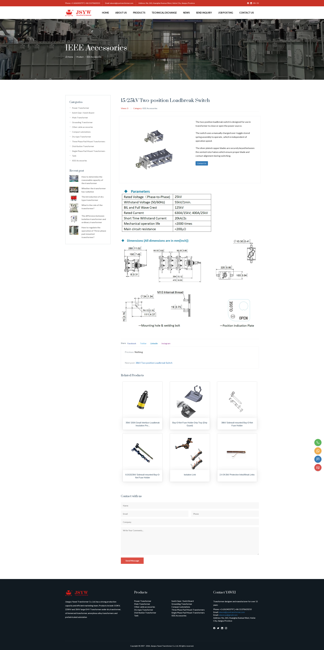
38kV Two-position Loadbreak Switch (154, 362)
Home (105, 12)
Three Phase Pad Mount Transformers (88, 141)
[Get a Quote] (317, 459)
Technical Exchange (164, 12)
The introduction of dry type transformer (93, 198)
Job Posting (225, 12)
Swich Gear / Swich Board (83, 112)
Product (80, 57)
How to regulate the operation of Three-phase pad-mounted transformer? (94, 232)
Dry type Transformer (81, 136)
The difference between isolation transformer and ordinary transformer (94, 219)
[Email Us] (317, 467)
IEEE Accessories (94, 57)
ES (258, 3)
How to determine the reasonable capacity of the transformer (92, 180)
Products (139, 12)
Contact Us (246, 12)
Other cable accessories (82, 127)
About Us (121, 12)
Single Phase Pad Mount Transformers (88, 151)
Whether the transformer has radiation (94, 190)
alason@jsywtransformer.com (121, 3)
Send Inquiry (204, 12)
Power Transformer (80, 108)
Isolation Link (190, 474)
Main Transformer (80, 117)
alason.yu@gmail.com (228, 615)
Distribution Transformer (83, 146)
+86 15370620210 (92, 3)
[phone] (317, 442)
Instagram (165, 343)
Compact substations (81, 132)
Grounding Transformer (82, 122)
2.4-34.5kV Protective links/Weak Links (237, 474)
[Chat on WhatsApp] (317, 450)
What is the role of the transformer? (92, 207)
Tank (74, 155)
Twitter (143, 343)
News (186, 12)
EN (254, 3)
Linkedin (154, 343)
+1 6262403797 (77, 3)
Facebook (131, 343)
